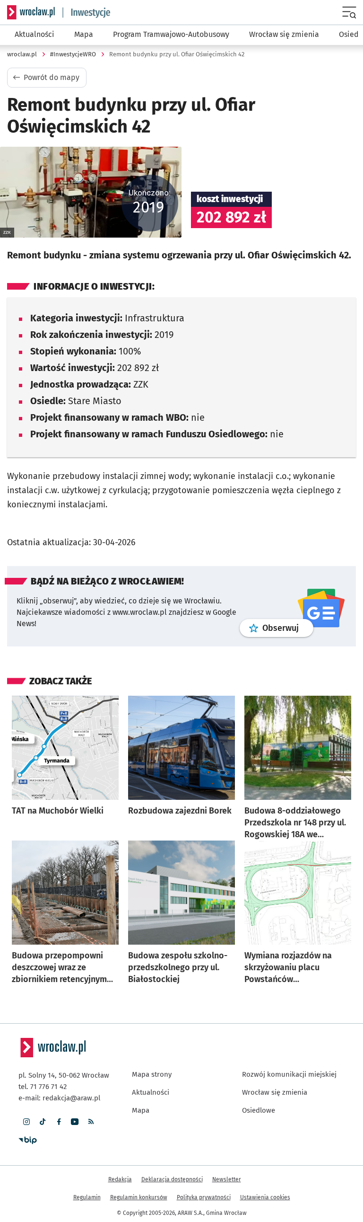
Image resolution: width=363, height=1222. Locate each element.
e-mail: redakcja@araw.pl (59, 1098)
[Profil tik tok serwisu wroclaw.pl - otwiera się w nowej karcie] (42, 1121)
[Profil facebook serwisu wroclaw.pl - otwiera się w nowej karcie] (59, 1121)
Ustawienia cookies (265, 1197)
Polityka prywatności (204, 1197)
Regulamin (87, 1197)
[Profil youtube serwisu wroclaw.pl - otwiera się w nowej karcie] (75, 1121)
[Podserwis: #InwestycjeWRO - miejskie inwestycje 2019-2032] (86, 12)
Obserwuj (287, 627)
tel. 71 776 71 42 (42, 1086)
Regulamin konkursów (138, 1197)
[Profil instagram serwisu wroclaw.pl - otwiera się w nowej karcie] (26, 1121)
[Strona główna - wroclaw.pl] (31, 12)
